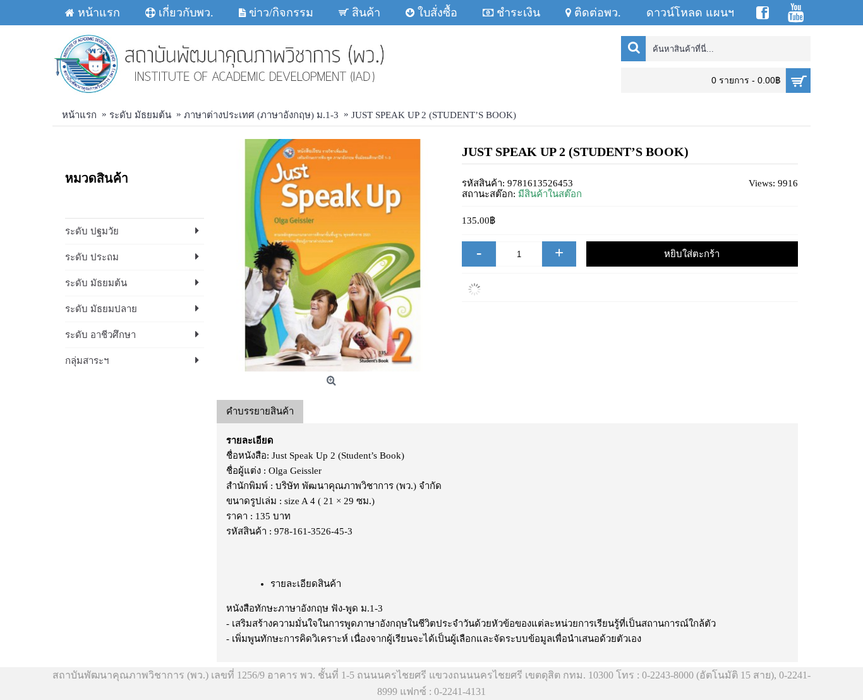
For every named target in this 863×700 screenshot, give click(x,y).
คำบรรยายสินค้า (260, 411)
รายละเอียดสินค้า (305, 584)
